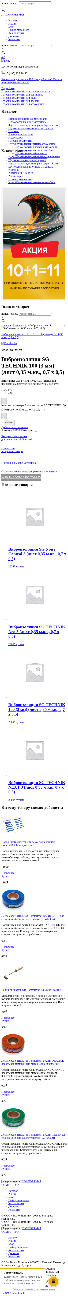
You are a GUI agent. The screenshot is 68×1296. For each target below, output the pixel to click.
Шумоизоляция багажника (31, 153)
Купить (20, 566)
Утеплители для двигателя (24, 143)
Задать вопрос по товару (21, 477)
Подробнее (7, 88)
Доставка (13, 36)
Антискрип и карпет (20, 134)
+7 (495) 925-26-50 (12, 1292)
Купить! (9, 422)
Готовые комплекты (20, 140)
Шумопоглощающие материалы (27, 121)
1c (26, 325)
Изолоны (13, 131)
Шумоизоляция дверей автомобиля (36, 146)
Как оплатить (16, 32)
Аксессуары (15, 137)
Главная (6, 325)
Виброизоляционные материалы (27, 118)
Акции (12, 23)
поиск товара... (10, 3)
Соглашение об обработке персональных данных (34, 1289)
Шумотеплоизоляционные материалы (31, 128)
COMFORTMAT (14, 14)
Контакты (14, 39)
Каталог (13, 20)
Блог (11, 26)
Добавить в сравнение (14, 427)
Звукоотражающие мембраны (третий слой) (34, 125)
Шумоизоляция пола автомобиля (35, 150)
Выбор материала (18, 29)
